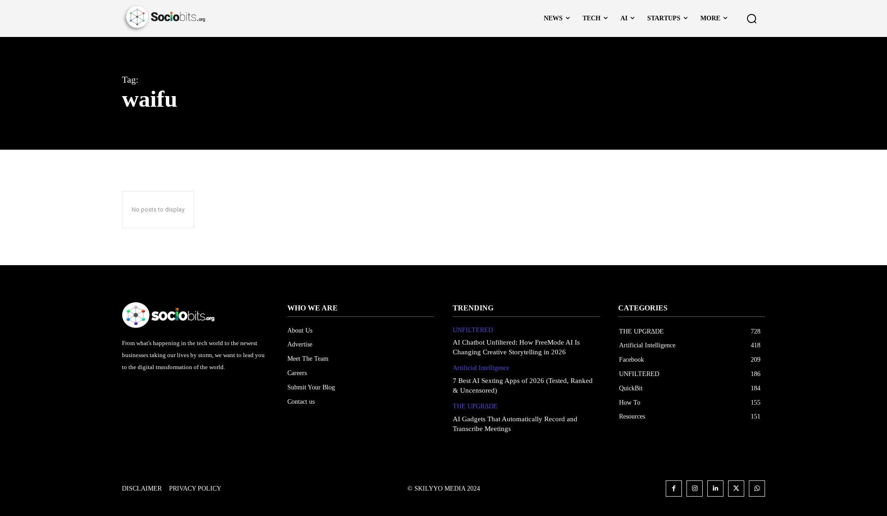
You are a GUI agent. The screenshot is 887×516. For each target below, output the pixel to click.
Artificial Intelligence (481, 367)
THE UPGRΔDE (475, 406)
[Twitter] (736, 488)
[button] (751, 18)
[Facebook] (674, 488)
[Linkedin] (715, 488)
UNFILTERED (473, 330)
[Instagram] (695, 488)
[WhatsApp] (757, 488)
